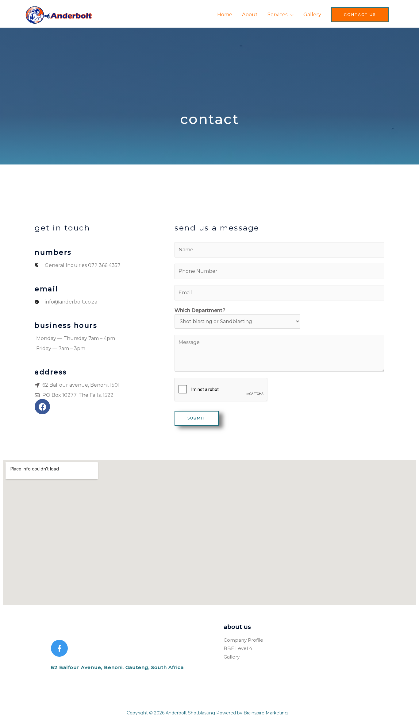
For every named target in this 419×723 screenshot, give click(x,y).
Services (277, 14)
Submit (196, 418)
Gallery (312, 14)
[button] (360, 14)
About (250, 14)
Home (224, 14)
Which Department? (200, 310)
